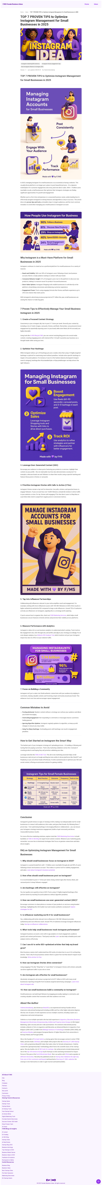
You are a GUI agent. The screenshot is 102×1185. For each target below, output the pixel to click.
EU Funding (5, 1134)
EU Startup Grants (7, 1178)
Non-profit (5, 1090)
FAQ (3, 1078)
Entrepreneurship (42, 1022)
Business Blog (6, 1165)
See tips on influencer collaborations (36, 924)
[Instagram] (51, 1180)
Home (87, 4)
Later (57, 936)
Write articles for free (35, 957)
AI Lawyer (5, 1132)
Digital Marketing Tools (8, 1116)
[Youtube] (53, 1180)
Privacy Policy (6, 1096)
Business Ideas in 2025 (8, 1155)
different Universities (27, 1057)
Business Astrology (7, 1147)
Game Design (66, 1022)
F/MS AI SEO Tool (40, 755)
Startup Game (6, 1101)
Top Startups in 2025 (8, 1150)
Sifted (67, 1054)
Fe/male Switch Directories (10, 1119)
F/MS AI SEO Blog (33, 839)
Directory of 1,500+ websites (65, 1059)
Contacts (4, 1088)
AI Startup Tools (6, 1109)
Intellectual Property (54, 1022)
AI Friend (4, 1126)
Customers (5, 1093)
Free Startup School (7, 1111)
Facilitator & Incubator (8, 1157)
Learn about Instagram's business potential (41, 870)
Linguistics (63, 1019)
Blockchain (32, 1022)
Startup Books (6, 1106)
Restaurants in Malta (8, 1160)
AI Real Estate (6, 1142)
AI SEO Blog (5, 1137)
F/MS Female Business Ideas (13, 4)
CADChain (37, 1041)
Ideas (96, 4)
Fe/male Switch (39, 1039)
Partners (4, 1085)
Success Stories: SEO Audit (10, 1121)
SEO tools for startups (46, 1049)
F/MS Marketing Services (58, 615)
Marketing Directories (8, 1175)
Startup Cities (6, 1139)
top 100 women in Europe (35, 1051)
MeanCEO (46, 1007)
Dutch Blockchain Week (43, 1054)
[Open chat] (98, 1181)
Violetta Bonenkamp (26, 1007)
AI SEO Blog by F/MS (36, 335)
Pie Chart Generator (7, 1173)
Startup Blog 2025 (7, 1145)
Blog (3, 1080)
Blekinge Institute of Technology (53, 1029)
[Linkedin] (55, 1180)
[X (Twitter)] (49, 1180)
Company (4, 1083)
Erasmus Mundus (27, 1032)
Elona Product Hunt (7, 1124)
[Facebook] (47, 1180)
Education (70, 1019)
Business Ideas (6, 1168)
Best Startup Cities (7, 1170)
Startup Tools (6, 1104)
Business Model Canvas (8, 1152)
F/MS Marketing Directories (65, 836)
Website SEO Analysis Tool (45, 635)
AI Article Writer (6, 1114)
